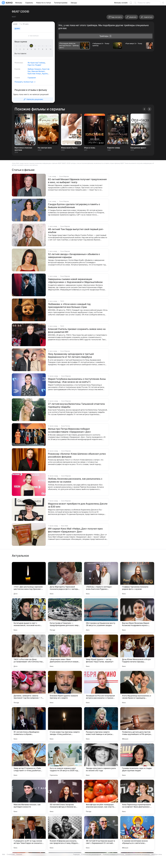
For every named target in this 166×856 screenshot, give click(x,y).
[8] (43, 49)
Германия (32, 78)
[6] (35, 49)
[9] (47, 49)
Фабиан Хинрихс (34, 69)
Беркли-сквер (113, 148)
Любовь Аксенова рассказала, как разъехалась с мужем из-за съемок (75, 480)
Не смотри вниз (45, 148)
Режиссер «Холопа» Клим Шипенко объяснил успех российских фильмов (77, 455)
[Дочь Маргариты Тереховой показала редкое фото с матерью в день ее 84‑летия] (65, 579)
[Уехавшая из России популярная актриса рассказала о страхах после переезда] (101, 688)
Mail (3, 854)
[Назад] (144, 109)
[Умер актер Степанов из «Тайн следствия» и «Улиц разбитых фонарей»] (29, 760)
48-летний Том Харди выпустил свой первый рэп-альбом (76, 231)
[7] (39, 49)
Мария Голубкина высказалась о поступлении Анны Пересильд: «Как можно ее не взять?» (77, 380)
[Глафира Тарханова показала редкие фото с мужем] (137, 579)
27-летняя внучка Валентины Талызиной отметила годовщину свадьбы (76, 405)
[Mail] (3, 2)
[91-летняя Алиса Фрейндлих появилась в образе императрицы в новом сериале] (29, 724)
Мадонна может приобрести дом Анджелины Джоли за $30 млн (77, 505)
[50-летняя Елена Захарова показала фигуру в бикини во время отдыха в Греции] (65, 797)
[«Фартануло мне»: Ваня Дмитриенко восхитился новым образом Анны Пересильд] (65, 652)
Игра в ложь (89, 148)
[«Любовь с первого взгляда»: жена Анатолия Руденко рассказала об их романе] (101, 579)
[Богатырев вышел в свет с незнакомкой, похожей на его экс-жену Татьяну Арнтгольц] (29, 615)
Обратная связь (156, 854)
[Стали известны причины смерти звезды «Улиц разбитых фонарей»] (65, 724)
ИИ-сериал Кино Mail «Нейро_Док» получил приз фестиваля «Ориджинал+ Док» (75, 530)
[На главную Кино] (9, 2)
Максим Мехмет (38, 71)
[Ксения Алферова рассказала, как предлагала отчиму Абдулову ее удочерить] (65, 833)
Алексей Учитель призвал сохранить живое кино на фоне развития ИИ (76, 330)
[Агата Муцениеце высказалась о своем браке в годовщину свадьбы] (137, 688)
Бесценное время (138, 148)
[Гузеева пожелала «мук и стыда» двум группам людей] (137, 760)
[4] (28, 49)
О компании (11, 854)
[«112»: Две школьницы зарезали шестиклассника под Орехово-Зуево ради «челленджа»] (29, 579)
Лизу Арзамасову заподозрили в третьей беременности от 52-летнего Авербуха (71, 355)
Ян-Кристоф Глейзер (36, 63)
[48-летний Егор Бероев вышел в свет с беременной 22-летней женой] (101, 833)
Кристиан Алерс (34, 73)
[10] (50, 49)
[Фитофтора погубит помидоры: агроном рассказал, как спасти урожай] (101, 797)
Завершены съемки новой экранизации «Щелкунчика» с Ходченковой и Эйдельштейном (75, 280)
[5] (32, 49)
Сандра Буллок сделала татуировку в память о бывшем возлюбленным (74, 206)
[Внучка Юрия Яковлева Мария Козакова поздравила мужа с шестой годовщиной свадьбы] (137, 615)
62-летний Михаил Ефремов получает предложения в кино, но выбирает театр (77, 181)
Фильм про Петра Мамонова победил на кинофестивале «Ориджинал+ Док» (69, 430)
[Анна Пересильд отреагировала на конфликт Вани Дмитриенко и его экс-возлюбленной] (137, 797)
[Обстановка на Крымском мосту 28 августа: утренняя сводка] (101, 615)
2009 (15, 24)
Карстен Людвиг (34, 65)
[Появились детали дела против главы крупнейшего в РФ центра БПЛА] (137, 724)
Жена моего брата (69, 148)
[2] (20, 49)
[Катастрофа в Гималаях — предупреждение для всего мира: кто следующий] (65, 615)
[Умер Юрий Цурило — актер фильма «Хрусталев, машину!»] (101, 652)
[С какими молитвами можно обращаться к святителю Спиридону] (137, 833)
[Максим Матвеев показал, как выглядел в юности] (29, 797)
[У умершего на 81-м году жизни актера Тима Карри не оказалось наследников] (29, 833)
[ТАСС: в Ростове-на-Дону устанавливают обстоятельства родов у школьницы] (29, 652)
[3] (24, 49)
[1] (17, 49)
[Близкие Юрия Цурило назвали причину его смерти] (65, 688)
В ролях (17, 69)
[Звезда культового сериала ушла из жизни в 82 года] (101, 760)
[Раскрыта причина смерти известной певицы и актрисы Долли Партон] (101, 724)
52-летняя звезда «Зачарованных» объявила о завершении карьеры (74, 255)
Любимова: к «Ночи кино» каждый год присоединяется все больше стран (69, 305)
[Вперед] (149, 109)
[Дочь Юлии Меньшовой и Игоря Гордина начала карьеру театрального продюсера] (137, 652)
